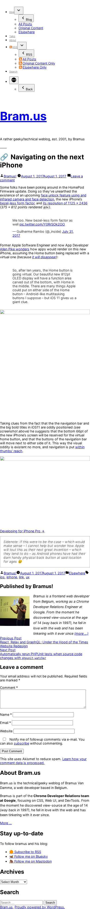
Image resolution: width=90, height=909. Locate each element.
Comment (9, 688)
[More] (13, 80)
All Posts (25, 24)
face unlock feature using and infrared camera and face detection (43, 197)
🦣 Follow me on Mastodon (30, 861)
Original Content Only (39, 63)
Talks (12, 36)
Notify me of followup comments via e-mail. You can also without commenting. (42, 741)
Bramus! (10, 176)
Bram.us (23, 116)
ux (28, 577)
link (21, 577)
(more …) (81, 633)
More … (6, 823)
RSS (14, 47)
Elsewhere (26, 32)
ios (2, 577)
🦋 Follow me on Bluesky (28, 856)
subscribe (21, 743)
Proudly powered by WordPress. (40, 907)
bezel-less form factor (17, 203)
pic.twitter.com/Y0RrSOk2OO (42, 224)
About (12, 40)
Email (5, 723)
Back (29, 89)
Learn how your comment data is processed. (43, 761)
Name (6, 714)
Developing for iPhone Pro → (22, 531)
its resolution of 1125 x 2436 (65, 203)
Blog (11, 12)
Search (13, 71)
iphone (11, 577)
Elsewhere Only (35, 67)
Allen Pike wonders (14, 249)
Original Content (30, 28)
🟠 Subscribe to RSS (25, 852)
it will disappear (44, 257)
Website (6, 731)
